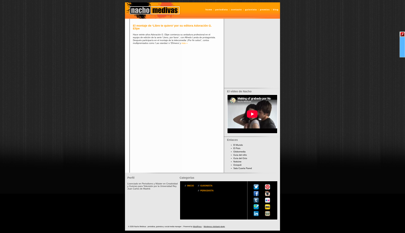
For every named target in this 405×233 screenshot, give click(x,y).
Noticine (237, 161)
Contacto (236, 9)
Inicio (190, 185)
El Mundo (238, 145)
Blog (275, 9)
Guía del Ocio (240, 158)
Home (209, 9)
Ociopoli (237, 165)
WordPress (197, 226)
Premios (265, 9)
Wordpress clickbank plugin (214, 226)
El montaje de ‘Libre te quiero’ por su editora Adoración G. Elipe (172, 27)
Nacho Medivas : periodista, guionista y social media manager (153, 10)
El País (236, 148)
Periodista (221, 9)
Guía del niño (240, 155)
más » (184, 43)
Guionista (251, 9)
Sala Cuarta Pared (242, 168)
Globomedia (239, 151)
